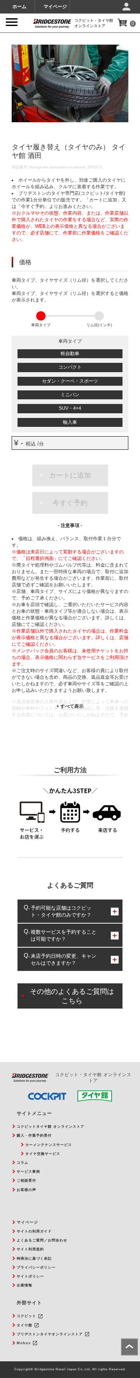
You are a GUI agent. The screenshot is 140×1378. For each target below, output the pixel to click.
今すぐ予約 (70, 503)
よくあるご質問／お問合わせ (42, 1240)
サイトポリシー (30, 1276)
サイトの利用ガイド (34, 1231)
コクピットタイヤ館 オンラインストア (50, 1126)
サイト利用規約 (30, 1249)
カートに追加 (70, 475)
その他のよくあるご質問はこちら (72, 996)
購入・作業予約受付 (34, 1135)
